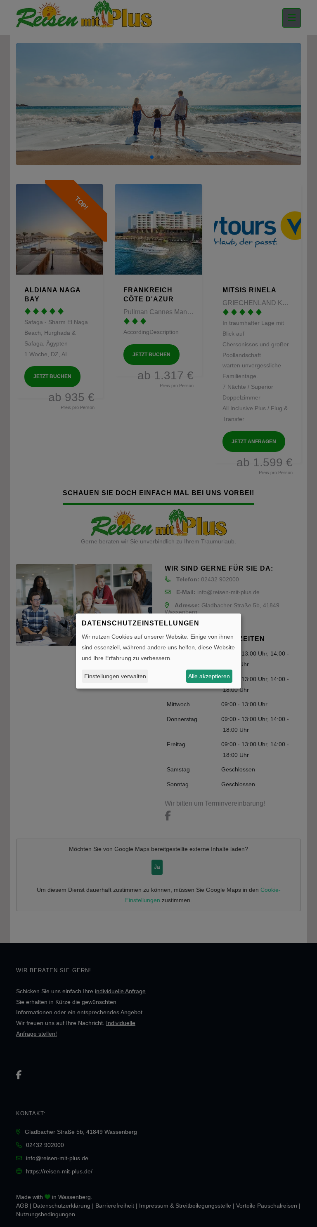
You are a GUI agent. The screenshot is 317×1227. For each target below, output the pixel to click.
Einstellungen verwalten (115, 676)
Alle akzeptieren (209, 676)
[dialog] (158, 651)
